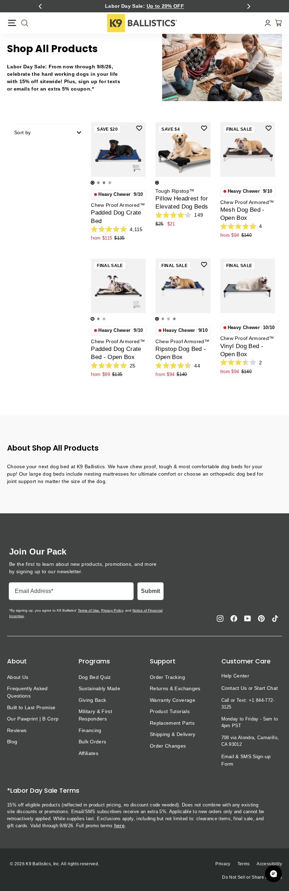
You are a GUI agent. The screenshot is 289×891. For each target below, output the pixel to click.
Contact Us (234, 688)
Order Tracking (167, 677)
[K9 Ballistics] (142, 23)
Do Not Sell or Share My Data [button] (252, 877)
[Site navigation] (12, 22)
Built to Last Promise (31, 707)
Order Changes (168, 746)
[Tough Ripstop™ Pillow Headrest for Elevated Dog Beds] (182, 149)
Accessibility (269, 863)
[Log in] (265, 23)
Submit (150, 591)
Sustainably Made (100, 688)
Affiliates (89, 753)
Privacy (222, 863)
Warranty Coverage (172, 700)
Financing (90, 730)
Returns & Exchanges (175, 688)
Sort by (22, 132)
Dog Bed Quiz (95, 677)
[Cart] (276, 23)
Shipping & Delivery (173, 734)
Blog (12, 741)
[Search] (22, 23)
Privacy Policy (112, 610)
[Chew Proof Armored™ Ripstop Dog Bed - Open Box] (182, 286)
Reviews (16, 730)
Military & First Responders (95, 715)
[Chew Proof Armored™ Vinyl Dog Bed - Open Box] (247, 286)
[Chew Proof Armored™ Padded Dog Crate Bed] (118, 149)
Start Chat (266, 688)
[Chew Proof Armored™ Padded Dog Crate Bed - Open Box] (118, 286)
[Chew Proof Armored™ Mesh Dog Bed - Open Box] (247, 149)
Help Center (235, 676)
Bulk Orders (92, 741)
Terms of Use (88, 610)
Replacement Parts (172, 723)
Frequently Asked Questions (27, 692)
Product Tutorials (170, 711)
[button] (40, 6)
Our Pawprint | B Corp (33, 719)
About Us (18, 677)
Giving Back (92, 700)
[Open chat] (273, 873)
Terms (244, 863)
